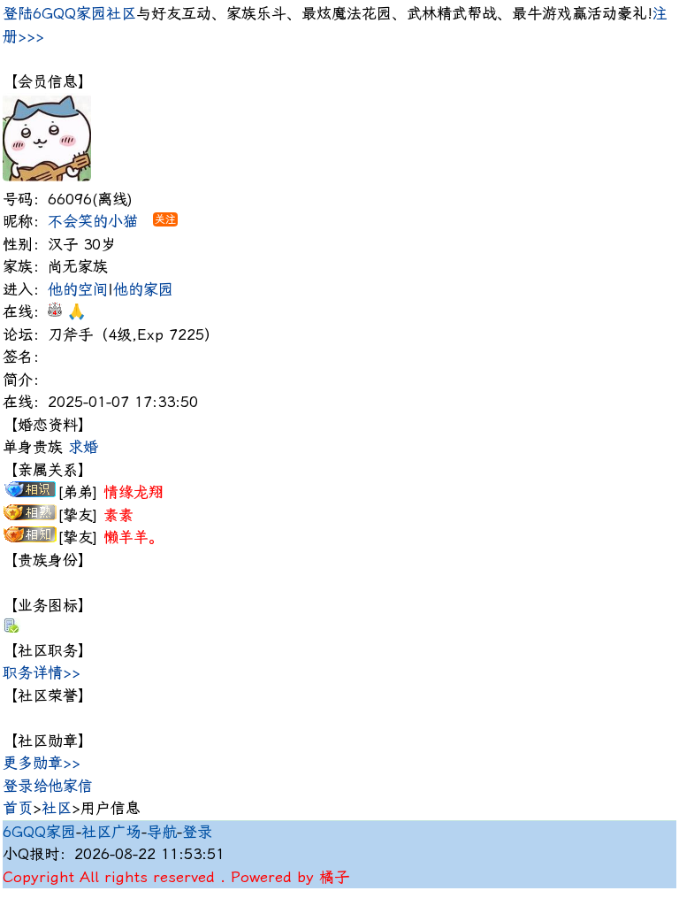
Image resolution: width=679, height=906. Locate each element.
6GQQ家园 (39, 832)
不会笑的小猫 (93, 221)
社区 (57, 808)
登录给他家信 (48, 786)
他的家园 (143, 289)
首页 (18, 808)
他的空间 (78, 289)
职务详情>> (41, 672)
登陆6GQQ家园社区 (69, 13)
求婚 (83, 447)
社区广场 (111, 832)
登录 (197, 832)
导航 (162, 832)
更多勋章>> (41, 763)
